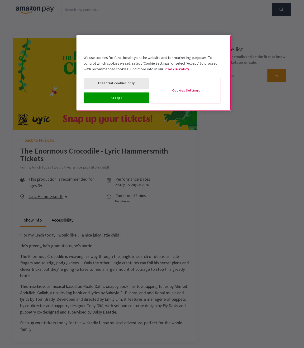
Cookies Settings (186, 90)
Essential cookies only (116, 83)
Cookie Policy (177, 69)
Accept (116, 98)
